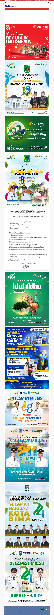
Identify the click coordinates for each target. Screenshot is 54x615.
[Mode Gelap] (48, 2)
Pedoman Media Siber (29, 611)
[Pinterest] (43, 609)
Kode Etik (25, 611)
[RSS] (48, 609)
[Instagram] (45, 609)
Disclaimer (34, 611)
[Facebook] (40, 609)
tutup (3, 3)
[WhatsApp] (46, 609)
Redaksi (22, 611)
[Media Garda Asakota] (9, 609)
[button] (47, 2)
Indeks (19, 611)
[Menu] (5, 2)
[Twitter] (42, 609)
